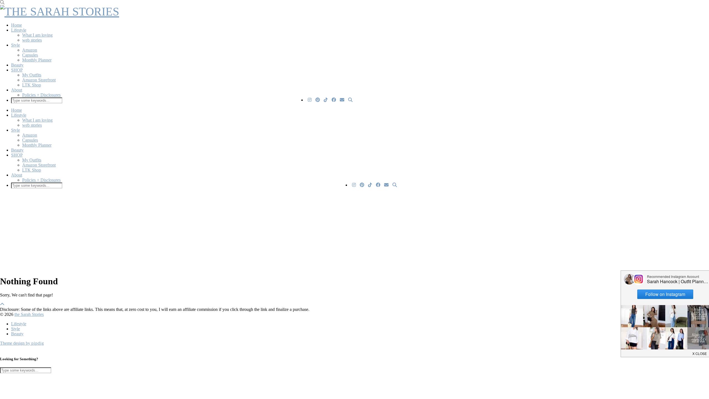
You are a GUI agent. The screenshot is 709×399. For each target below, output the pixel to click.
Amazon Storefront (39, 80)
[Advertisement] (199, 231)
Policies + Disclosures (41, 95)
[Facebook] (334, 100)
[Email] (342, 100)
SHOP (17, 70)
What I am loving (37, 35)
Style (15, 45)
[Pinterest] (317, 100)
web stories (32, 40)
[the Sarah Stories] (59, 11)
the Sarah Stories (29, 314)
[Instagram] (310, 100)
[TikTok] (326, 100)
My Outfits (31, 75)
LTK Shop (31, 85)
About (16, 90)
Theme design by (22, 343)
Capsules (30, 55)
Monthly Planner (37, 60)
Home (16, 25)
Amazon (29, 50)
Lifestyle (18, 30)
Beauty (17, 65)
